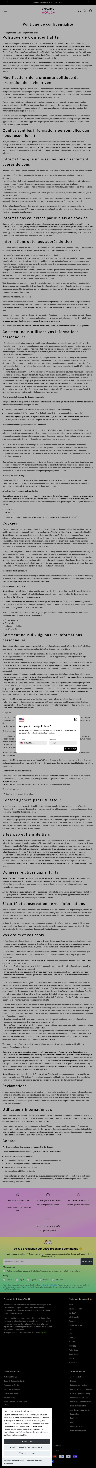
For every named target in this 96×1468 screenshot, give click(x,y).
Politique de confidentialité (14, 1460)
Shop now (70, 749)
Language (52, 739)
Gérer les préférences (27, 1453)
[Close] (50, 1409)
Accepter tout (27, 1441)
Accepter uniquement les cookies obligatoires (27, 1447)
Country (22, 739)
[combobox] (27, 743)
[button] (75, 719)
